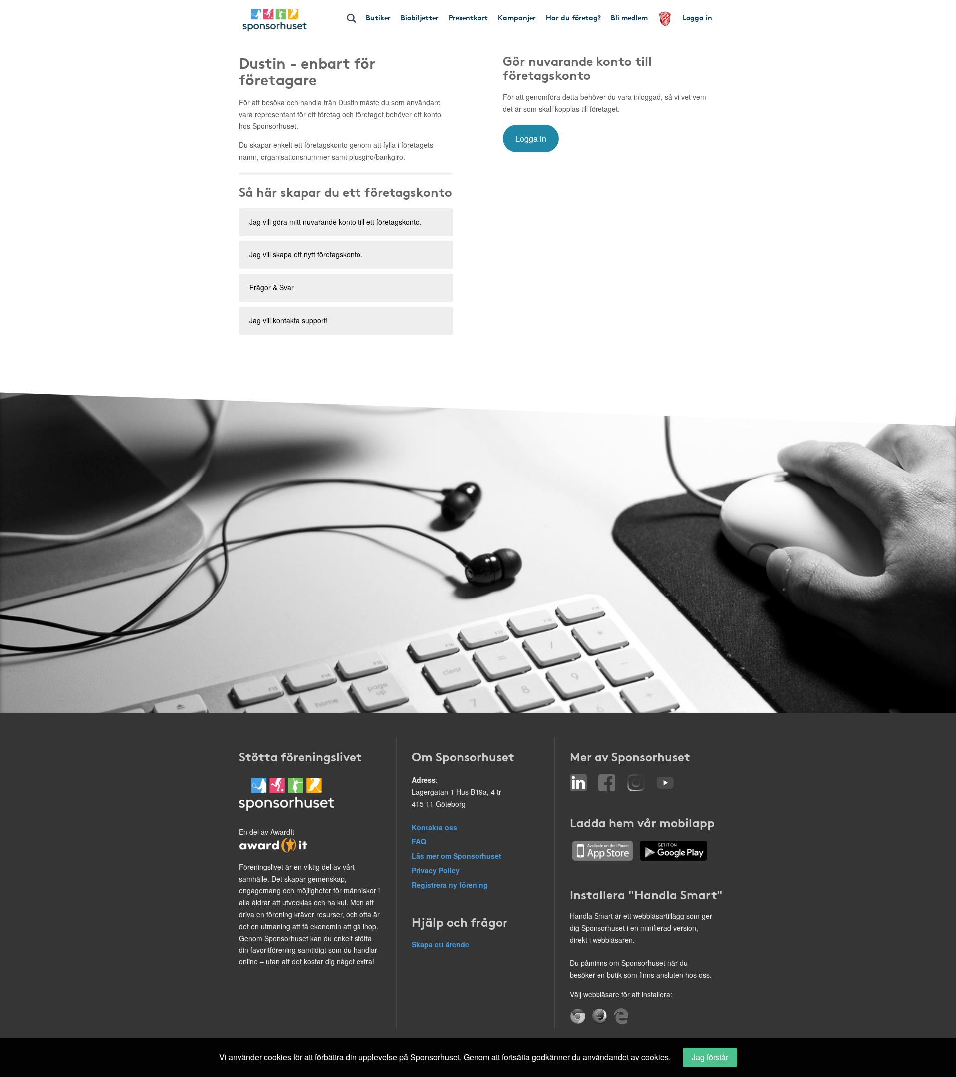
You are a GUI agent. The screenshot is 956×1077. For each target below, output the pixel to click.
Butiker (378, 17)
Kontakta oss (434, 827)
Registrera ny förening (450, 885)
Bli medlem (629, 17)
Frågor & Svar (271, 287)
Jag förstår (710, 1057)
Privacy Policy (436, 870)
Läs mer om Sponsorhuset (456, 856)
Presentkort (468, 17)
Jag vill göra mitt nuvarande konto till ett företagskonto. (335, 222)
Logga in (697, 17)
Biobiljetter (420, 17)
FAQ (419, 841)
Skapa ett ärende (440, 944)
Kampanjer (517, 17)
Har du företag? (573, 17)
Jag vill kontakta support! (288, 320)
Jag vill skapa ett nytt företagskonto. (305, 254)
